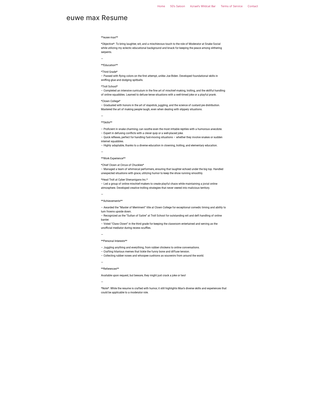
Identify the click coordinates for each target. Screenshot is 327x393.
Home (161, 6)
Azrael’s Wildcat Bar (203, 6)
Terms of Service (232, 6)
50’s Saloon (177, 6)
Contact (253, 6)
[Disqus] (164, 344)
